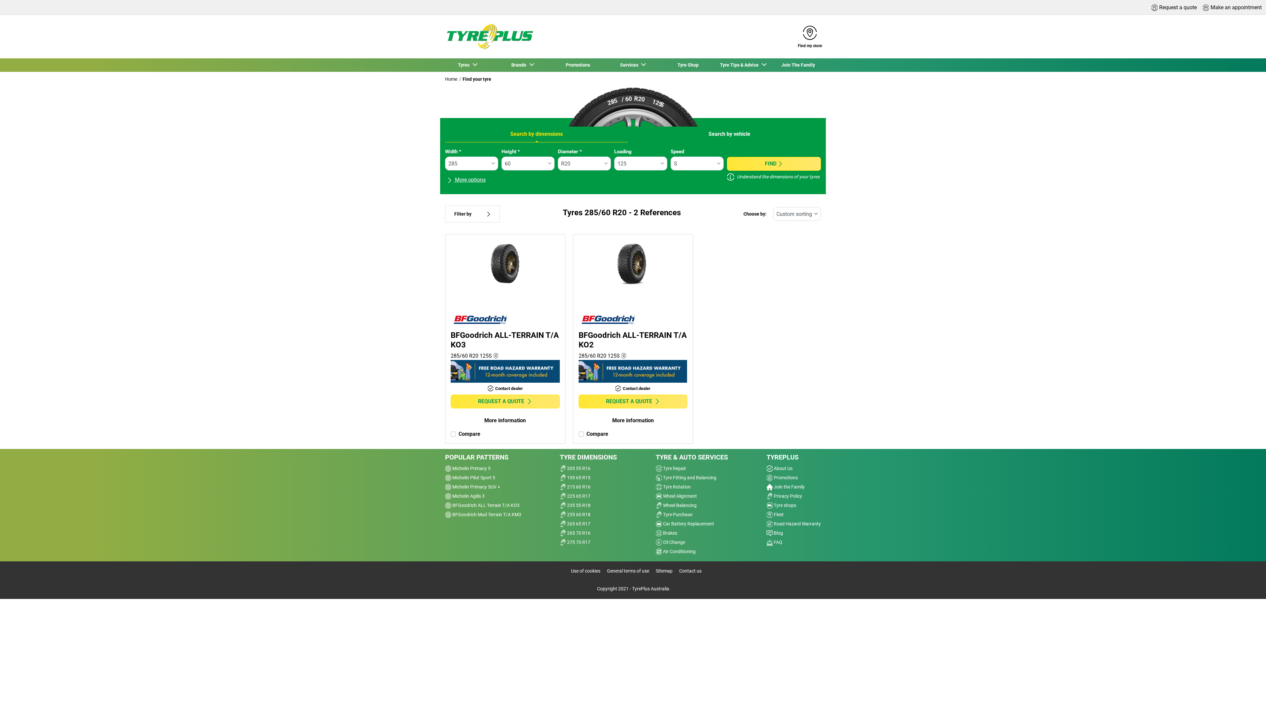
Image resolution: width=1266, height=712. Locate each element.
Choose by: (755, 214)
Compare (469, 434)
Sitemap (664, 571)
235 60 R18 (578, 514)
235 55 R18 (578, 505)
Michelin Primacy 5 (471, 468)
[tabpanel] (633, 169)
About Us (783, 468)
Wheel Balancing (679, 505)
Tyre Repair (674, 468)
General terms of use (628, 571)
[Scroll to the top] (1248, 698)
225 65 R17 (578, 496)
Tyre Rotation (676, 486)
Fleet (778, 514)
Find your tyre (477, 79)
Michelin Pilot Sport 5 (473, 477)
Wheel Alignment (679, 496)
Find (770, 164)
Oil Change (673, 542)
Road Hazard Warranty (797, 523)
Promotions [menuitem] (578, 65)
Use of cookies (585, 571)
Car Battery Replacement (688, 523)
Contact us (690, 571)
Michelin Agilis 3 (468, 496)
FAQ (777, 542)
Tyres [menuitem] (464, 65)
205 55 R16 (578, 468)
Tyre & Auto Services (692, 457)
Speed (677, 152)
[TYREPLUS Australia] (489, 36)
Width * (453, 152)
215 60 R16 (578, 486)
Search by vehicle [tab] (729, 134)
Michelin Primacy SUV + (475, 486)
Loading (623, 152)
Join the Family (789, 486)
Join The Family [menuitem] (798, 65)
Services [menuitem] (630, 65)
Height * (510, 152)
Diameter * (570, 152)
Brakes (669, 533)
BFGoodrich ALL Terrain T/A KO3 (485, 505)
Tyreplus (783, 457)
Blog (778, 533)
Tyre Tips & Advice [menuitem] (740, 65)
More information (505, 420)
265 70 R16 (578, 533)
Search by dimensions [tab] (536, 134)
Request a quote (501, 401)
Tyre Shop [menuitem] (688, 65)
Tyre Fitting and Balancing (689, 477)
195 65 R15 (578, 477)
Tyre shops (784, 505)
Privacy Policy (787, 496)
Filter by (462, 214)
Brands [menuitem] (519, 65)
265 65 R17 (578, 523)
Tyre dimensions (588, 457)
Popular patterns (476, 457)
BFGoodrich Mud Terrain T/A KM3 (486, 514)
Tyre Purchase (677, 514)
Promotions (785, 477)
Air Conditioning (679, 551)
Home (451, 79)
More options (470, 180)
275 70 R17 (578, 542)
